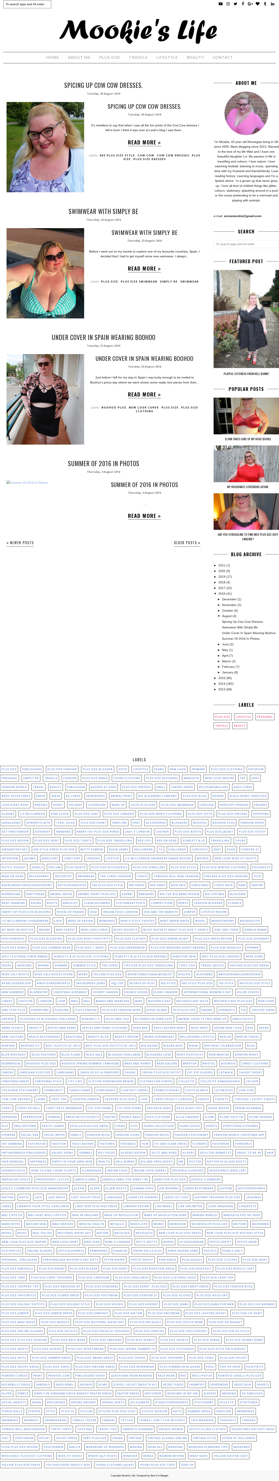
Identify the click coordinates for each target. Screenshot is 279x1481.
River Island (156, 1010)
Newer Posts (22, 542)
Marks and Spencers (112, 1001)
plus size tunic (201, 1358)
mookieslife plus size (210, 1224)
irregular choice (16, 1179)
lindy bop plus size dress (96, 1206)
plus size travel (132, 1358)
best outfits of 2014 (63, 1046)
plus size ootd (200, 814)
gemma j (85, 1153)
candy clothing (255, 1063)
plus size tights (78, 840)
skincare (24, 965)
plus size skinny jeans (244, 1340)
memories (107, 921)
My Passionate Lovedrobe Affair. (248, 486)
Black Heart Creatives (248, 796)
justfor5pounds (251, 1188)
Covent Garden (105, 992)
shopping (261, 814)
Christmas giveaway (70, 992)
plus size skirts (15, 1349)
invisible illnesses (188, 1170)
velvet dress (66, 1438)
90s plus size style (117, 155)
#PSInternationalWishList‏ (150, 974)
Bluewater (38, 992)
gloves (188, 1153)
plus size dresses (149, 159)
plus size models (55, 1322)
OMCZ (161, 787)
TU (160, 849)
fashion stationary (191, 1135)
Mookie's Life (128, 1475)
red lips (144, 840)
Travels (221, 726)
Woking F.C (91, 1019)
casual (130, 1072)
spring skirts (113, 1402)
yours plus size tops (157, 1465)
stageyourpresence (172, 1402)
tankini (108, 1420)
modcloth (139, 1224)
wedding (175, 1447)
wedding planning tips (208, 1447)
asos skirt (199, 1028)
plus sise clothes (222, 1260)
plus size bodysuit (196, 1268)
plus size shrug (207, 1340)
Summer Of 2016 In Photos (103, 463)
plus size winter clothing (224, 867)
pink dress (167, 1260)
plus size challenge (132, 1277)
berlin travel (248, 1037)
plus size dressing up (62, 1286)
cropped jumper (85, 1099)
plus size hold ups (212, 1295)
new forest (65, 930)
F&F (243, 778)
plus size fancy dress (190, 1286)
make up (118, 805)
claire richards (97, 903)
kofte (24, 1197)
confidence (106, 1090)
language (114, 1197)
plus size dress (95, 778)
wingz (148, 1456)
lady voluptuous (85, 1197)
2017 (221, 588)
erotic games (53, 1126)
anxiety (35, 1028)
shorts (263, 1384)
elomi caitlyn (231, 1117)
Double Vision (136, 992)
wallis (74, 1447)
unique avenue (170, 1429)
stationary (204, 1402)
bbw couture (13, 1037)
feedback (128, 1144)
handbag (63, 831)
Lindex (7, 1001)
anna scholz (12, 1028)
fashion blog (98, 1135)
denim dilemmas (248, 1108)
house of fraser (70, 912)
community (53, 1090)
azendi (127, 894)
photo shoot (142, 1260)
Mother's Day (159, 1001)
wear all (155, 1447)
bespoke (8, 1046)
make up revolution (121, 1215)
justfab (225, 1188)
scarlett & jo (193, 840)
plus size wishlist (226, 947)
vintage (135, 1438)
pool (210, 1367)
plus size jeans (176, 1304)
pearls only (232, 1251)
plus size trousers (167, 1358)
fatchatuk (37, 1144)
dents (183, 903)
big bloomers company (157, 796)
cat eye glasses (200, 1072)
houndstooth (14, 1170)
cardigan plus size (35, 1072)
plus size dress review (213, 938)
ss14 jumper (140, 1402)
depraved (9, 1117)
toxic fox (187, 965)
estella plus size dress (89, 1126)
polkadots (261, 867)
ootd (122, 769)
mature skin (36, 1224)
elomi (209, 1117)
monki (158, 1224)
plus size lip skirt (247, 1313)
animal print (122, 796)
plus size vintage (232, 814)
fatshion (256, 769)
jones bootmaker (199, 1188)
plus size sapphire (106, 1340)
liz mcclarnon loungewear (25, 921)
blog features (44, 1054)
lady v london (137, 831)
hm (181, 1161)
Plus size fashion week (121, 1010)
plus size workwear (137, 1367)
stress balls (12, 1411)
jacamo (30, 858)
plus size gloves (177, 1295)
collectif (186, 1081)
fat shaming (12, 1144)
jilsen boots (116, 1188)
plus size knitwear (164, 1313)
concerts (200, 849)
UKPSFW (8, 1019)
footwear (220, 1144)
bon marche (219, 1054)
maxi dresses (62, 1224)
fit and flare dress (170, 1144)
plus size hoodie (110, 1304)
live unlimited (190, 1206)
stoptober (249, 1402)
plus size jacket (220, 831)
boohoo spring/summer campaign (90, 1063)
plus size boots (188, 831)
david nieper (218, 1108)
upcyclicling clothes (207, 1429)
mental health (91, 1224)
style (50, 1411)
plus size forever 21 (140, 1295)
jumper (190, 912)
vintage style (204, 1438)
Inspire (257, 885)
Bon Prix (178, 885)
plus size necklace (145, 1322)
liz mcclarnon (32, 814)
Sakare (207, 1010)
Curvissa (206, 805)
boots (52, 903)
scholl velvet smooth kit (135, 1384)
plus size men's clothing (161, 814)
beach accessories (44, 1037)
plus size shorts (174, 1340)
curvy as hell (28, 1108)
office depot (220, 1242)
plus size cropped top (20, 1286)
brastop (190, 1063)
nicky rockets (126, 930)
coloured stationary (20, 1090)
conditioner (79, 1090)
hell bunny (125, 1161)
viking (117, 1438)
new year (92, 1242)
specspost (63, 876)
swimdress (245, 1411)
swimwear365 (56, 1420)
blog (251, 1046)
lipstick (112, 858)
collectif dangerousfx (220, 1081)
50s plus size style (107, 885)
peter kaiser (114, 1260)
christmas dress (15, 1081)
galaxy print (62, 1153)
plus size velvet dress (20, 1367)
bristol (208, 1063)
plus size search (141, 1340)
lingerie (93, 858)
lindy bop (72, 858)
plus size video (57, 1367)
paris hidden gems (183, 1251)
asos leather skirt (169, 1028)
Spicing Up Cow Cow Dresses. (103, 85)
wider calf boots (102, 1456)
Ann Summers (13, 992)
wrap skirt (199, 1456)
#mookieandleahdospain (239, 974)
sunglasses (11, 823)
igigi (93, 912)
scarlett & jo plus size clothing (81, 956)
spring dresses (83, 1402)
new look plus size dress (179, 1233)
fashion (70, 778)
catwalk (226, 1072)
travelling (220, 840)
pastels (210, 1251)
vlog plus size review (20, 1447)
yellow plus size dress (21, 1465)
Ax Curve (73, 796)
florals (235, 903)
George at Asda (103, 787)
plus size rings (14, 947)
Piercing (61, 1010)
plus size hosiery (143, 1304)
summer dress (199, 1411)
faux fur (58, 1144)
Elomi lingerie (165, 992)
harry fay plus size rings (98, 831)
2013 (221, 689)
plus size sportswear (86, 1349)
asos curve (243, 787)
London (45, 1001)
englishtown (25, 1126)
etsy (134, 1126)
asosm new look (228, 1028)
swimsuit (31, 1420)
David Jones (118, 849)
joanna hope (143, 1188)
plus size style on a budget (222, 1349)
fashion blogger (208, 903)
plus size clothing (227, 769)
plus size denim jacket (170, 938)
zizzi (257, 876)
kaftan (8, 1197)
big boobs (149, 1046)
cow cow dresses (173, 155)
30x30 (55, 796)
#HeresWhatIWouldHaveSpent (27, 885)
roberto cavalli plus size (240, 1375)
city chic (75, 1081)
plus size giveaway (253, 938)
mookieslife (250, 921)
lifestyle (243, 717)
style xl (68, 1411)
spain (36, 1402)
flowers (199, 1144)
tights (142, 876)
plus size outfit (252, 831)
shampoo (196, 1384)
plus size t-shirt (90, 947)
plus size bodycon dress (154, 1268)
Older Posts (185, 542)
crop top (59, 1099)
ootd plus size (143, 805)
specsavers (56, 1402)
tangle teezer (84, 1420)
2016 (221, 593)
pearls (37, 867)
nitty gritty (147, 1242)
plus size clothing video (175, 1277)
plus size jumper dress (53, 1313)
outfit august (14, 867)
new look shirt (65, 1242)
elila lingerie (187, 1117)
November (229, 605)
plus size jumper (15, 1313)
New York (266, 1001)
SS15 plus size (184, 1010)
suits (177, 1411)
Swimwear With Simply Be (103, 211)
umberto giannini (137, 1429)
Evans (159, 769)
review (218, 796)
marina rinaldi (205, 1215)
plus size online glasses (22, 1331)
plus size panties (149, 1331)
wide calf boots (15, 974)
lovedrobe (97, 805)
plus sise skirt (255, 1260)
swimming (10, 1420)
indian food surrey (150, 1170)
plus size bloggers (162, 778)
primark (198, 769)
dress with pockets (82, 1117)
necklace (122, 1233)
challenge (177, 849)
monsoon (178, 1224)
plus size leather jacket (205, 1313)
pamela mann (255, 930)
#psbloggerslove (16, 983)
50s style (168, 983)
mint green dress (174, 921)
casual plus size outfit (161, 1072)
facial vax (29, 1135)
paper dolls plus (147, 1251)
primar (253, 947)
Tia (243, 1010)
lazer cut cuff (176, 1197)
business (228, 1063)
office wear (247, 1242)
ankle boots (242, 1019)
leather (162, 831)
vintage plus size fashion (226, 876)
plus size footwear (101, 1295)
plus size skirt (46, 840)
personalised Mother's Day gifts (71, 1260)
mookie (203, 858)
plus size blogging (46, 938)
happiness (38, 1161)
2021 (221, 565)
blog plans (70, 1054)
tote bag (84, 1429)
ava (250, 1028)
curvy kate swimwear (64, 1108)
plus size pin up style (231, 1331)
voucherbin (53, 1447)
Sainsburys (95, 796)
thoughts (227, 1420)
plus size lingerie (119, 814)
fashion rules (157, 1135)
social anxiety (14, 1402)
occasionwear (191, 1242)
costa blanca (196, 1090)
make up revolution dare (165, 1215)
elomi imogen (260, 1117)
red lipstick (202, 1375)
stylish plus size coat (117, 1411)
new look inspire (219, 778)
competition (162, 903)
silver (7, 1393)
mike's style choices (138, 921)
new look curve (144, 407)
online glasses (40, 1251)
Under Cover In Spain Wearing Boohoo (103, 337)
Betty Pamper (91, 849)
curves (203, 1099)
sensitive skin (184, 956)
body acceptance (16, 796)
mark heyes (11, 1224)
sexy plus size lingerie (221, 956)
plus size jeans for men (214, 1304)
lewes (6, 1206)
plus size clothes (131, 938)
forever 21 (250, 849)
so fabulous (252, 1393)
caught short (250, 1072)
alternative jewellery (154, 1019)
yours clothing (126, 778)
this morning (202, 1420)
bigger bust (173, 1046)
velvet (44, 1438)
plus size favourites (19, 1295)
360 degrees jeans (90, 983)
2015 (221, 678)
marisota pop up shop (241, 1215)
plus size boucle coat (235, 1268)
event (58, 805)
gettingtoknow (15, 831)
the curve (110, 965)
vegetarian (24, 1438)
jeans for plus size (170, 1179)
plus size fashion (62, 769)
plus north (76, 867)
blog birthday (14, 1054)
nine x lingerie (118, 1242)
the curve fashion (115, 876)
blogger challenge (124, 1054)
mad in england (85, 1215)
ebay (217, 849)
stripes (34, 1411)
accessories (156, 823)
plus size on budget (225, 1322)
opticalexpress (71, 1251)
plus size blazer (83, 1268)
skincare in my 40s (182, 1393)
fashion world (14, 787)
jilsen (95, 1188)
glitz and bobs (164, 1153)
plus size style (183, 867)
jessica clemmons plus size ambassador (35, 1188)
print (38, 1375)
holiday (75, 805)
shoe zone (254, 956)
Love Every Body (15, 805)
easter (110, 1117)
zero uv (187, 1465)
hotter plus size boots (226, 1161)
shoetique (242, 1384)
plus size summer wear (51, 947)
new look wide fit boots (235, 858)
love (58, 921)
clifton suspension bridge (111, 1081)
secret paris (173, 1384)
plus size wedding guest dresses (178, 947)
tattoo (127, 1420)
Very (136, 823)
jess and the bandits (161, 912)
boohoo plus (114, 407)
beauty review (127, 1037)
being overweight (159, 1037)
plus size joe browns (257, 1304)
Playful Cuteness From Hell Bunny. (246, 373)
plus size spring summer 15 (132, 1349)
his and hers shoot (156, 1161)
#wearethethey (15, 849)
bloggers (179, 823)
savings (86, 1384)
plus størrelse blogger (180, 1367)
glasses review (133, 1153)
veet (5, 1438)
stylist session (154, 1411)
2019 (221, 576)
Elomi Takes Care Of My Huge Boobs (248, 439)
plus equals (192, 1260)
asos (255, 778)
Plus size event (93, 823)
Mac (86, 1001)
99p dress (137, 885)
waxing (136, 1447)
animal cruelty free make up (202, 1019)
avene (264, 1028)
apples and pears (62, 1028)
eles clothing (158, 1117)
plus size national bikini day (99, 1322)
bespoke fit (30, 1046)
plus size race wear (69, 1340)
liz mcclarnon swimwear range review (158, 858)
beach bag (74, 1037)
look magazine (220, 1206)
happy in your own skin (72, 1161)
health (104, 1161)
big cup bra (214, 894)
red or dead (167, 840)
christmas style (48, 1081)
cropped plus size (120, 1099)
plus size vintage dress (95, 1367)
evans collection (159, 1126)
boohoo (200, 823)
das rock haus (159, 1108)
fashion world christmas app (239, 1135)
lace (38, 1197)
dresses (41, 805)
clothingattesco (130, 903)
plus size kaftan (128, 1313)
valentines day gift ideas (253, 1429)
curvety (221, 1099)
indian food (117, 1170)
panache (120, 1251)
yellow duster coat (231, 1456)
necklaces (144, 1233)
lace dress (56, 1197)
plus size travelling (114, 840)
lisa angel (163, 1206)
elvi (5, 1126)
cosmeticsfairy (167, 1090)
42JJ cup (117, 983)
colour (252, 1081)
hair (270, 1153)
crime (41, 1099)
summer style (84, 965)
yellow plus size (107, 974)
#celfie (184, 974)
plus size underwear (127, 947)
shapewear (219, 1384)
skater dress (128, 1393)
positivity (255, 1367)
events (211, 1126)
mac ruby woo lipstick (47, 1215)
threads (249, 1420)
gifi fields (106, 1153)
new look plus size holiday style (235, 1233)
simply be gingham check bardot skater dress (73, 1393)
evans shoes (189, 1126)
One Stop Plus (14, 1010)
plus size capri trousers (51, 1277)
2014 (221, 683)
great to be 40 (249, 1153)
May (225, 650)
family (76, 1135)
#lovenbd (204, 974)
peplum (54, 867)
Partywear (35, 894)
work (83, 974)
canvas (8, 1072)
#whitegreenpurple (53, 983)
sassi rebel (65, 1384)
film (145, 1144)
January (227, 672)
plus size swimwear (139, 281)
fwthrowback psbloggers (24, 1153)
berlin (225, 1037)
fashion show (252, 823)
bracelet (70, 903)
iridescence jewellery (227, 1170)
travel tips (107, 1429)
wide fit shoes (70, 1456)
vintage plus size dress (249, 965)
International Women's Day (207, 992)
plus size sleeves (48, 1349)
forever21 (243, 1144)
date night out (189, 1108)
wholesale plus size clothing (27, 1456)
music (22, 1233)
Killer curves (248, 992)
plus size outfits (63, 1331)
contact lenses (134, 1090)
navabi (44, 930)
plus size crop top (217, 1277)
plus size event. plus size (145, 1286)
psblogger (76, 787)
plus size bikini (52, 1268)
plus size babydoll (17, 1268)
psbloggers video (90, 1375)
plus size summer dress (51, 1358)
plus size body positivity (89, 938)
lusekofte (247, 1206)
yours (240, 840)
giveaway (42, 831)
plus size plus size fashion (24, 1340)
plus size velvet (233, 1358)
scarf (103, 1384)
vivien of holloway (238, 1438)
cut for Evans (99, 1108)
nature (103, 1233)
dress (41, 796)
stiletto (226, 1402)
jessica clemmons (206, 1179)
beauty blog (98, 1037)
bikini (194, 1046)
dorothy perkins (234, 805)
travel (38, 787)
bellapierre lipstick (197, 1037)
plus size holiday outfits (23, 1304)
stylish (86, 1411)
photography (13, 938)
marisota (191, 778)
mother (239, 1224)
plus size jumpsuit (93, 1313)
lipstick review (214, 912)
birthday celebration (222, 1046)
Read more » (144, 142)
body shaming (13, 903)
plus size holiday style (70, 1304)
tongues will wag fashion (176, 876)
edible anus (131, 1117)
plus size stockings (177, 1349)
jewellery (50, 858)
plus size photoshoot (188, 1331)
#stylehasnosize (72, 885)
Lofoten (25, 1001)
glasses (8, 814)
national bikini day (74, 1233)
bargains (146, 894)
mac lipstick (12, 1215)
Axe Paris (157, 885)
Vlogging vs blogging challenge (48, 1019)
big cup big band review (179, 894)
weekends (241, 1447)
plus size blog (195, 796)
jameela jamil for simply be (125, 1179)
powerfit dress (14, 1375)
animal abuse (61, 894)
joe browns (169, 1188)
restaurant (39, 876)
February (228, 666)
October (227, 610)
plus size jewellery (149, 867)
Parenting (40, 1010)
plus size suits (14, 1358)
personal (265, 717)
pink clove (60, 814)
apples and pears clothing (105, 1028)
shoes (6, 965)
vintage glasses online (167, 1438)
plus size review (15, 840)
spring (43, 965)
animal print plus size (97, 894)
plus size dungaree (102, 1286)
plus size (109, 281)
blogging (238, 894)
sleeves (210, 1393)
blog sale (94, 1054)
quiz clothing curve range (25, 956)
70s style (226, 983)
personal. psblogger (19, 1260)
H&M (242, 885)
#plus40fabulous (213, 787)
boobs (36, 903)
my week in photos (17, 930)
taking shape (182, 787)
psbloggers (32, 769)
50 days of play (142, 983)
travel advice (212, 965)
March (226, 661)
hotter (195, 1161)
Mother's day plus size (233, 1001)
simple (22, 1393)
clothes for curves (156, 1081)
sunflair (223, 1411)
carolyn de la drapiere (99, 1072)
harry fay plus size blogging (26, 912)
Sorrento (226, 1010)
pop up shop (230, 1367)
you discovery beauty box (68, 1465)
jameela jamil (86, 1179)
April (225, 655)
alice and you (117, 1019)
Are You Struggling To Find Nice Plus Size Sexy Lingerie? (248, 536)
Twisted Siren (263, 1010)
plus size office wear (185, 1322)
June (225, 644)
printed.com (59, 1375)
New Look (178, 769)
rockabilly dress (16, 1384)
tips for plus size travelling (148, 965)
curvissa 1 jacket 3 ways (254, 1099)
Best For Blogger (159, 1475)
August (227, 616)
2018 (221, 582)
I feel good (65, 823)
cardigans (65, 1072)
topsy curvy (61, 1429)
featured (107, 1144)
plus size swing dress (95, 1358)
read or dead (13, 876)
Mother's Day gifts (192, 1001)
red (183, 1375)
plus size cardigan (93, 1277)
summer (60, 965)
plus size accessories (109, 867)
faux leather (83, 1144)
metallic (117, 1224)
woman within (171, 1456)
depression (32, 1117)
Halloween (143, 849)
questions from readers (131, 1375)
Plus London (86, 1010)
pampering (99, 1251)
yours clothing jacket (115, 1465)
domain (54, 1117)
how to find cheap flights (53, 1170)
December (229, 599)
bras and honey (137, 1063)
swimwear (189, 281)
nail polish (42, 1233)
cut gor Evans (129, 1108)
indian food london (120, 912)
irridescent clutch (52, 1179)
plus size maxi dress (18, 1322)
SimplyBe (119, 823)
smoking (229, 1393)
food (231, 849)
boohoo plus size (41, 1063)
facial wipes (54, 1135)
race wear (166, 1375)
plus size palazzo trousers (106, 1331)
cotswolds (223, 1090)
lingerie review (136, 1206)
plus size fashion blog (233, 1286)
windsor (130, 1456)
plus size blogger (98, 769)
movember (260, 1224)
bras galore (167, 1063)
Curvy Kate (223, 885)
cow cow (146, 155)
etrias (119, 1126)
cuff (144, 1099)
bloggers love (158, 1054)
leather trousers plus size (217, 1197)
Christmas (200, 885)
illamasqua (91, 1170)
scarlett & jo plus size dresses (140, 956)
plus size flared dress (60, 1295)
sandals (43, 1384)
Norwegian (11, 894)
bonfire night (247, 1054)
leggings (253, 1197)
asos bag (140, 1028)
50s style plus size (197, 983)
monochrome (222, 921)
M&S (74, 1001)
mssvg (7, 1233)
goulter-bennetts (215, 1153)
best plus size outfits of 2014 (110, 1046)
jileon (79, 1188)
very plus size (95, 1438)
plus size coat (87, 814)
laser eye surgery (143, 1197)
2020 (221, 571)
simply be (169, 281)
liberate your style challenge (43, 1206)
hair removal (13, 1161)
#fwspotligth (38, 823)
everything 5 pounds (240, 1126)
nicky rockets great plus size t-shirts (176, 930)
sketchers (153, 1393)
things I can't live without (162, 1420)
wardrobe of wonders (105, 1447)
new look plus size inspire (24, 1242)
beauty (240, 726)
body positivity (190, 1054)
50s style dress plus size (54, 849)
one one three (226, 930)
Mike (139, 1001)
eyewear (8, 1135)
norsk (168, 1242)
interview (10, 858)
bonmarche (11, 1063)
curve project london (173, 1099)
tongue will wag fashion (23, 1429)
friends (260, 805)
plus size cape (13, 1277)
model (200, 921)
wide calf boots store (54, 974)
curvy (7, 1108)
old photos (11, 1251)
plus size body (115, 1268)
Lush (61, 1001)
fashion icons (128, 1135)
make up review (80, 921)
